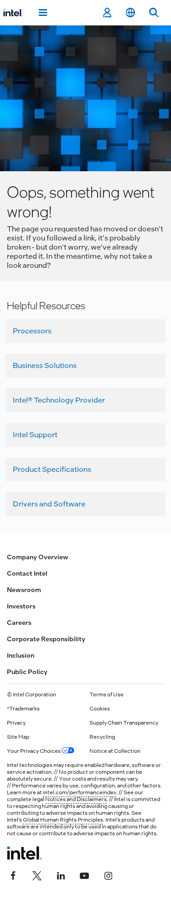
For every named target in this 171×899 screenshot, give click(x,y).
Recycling (102, 737)
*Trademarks (23, 708)
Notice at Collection (114, 751)
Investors (21, 606)
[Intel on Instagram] (108, 875)
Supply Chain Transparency (123, 722)
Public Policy (27, 672)
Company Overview (37, 557)
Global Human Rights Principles (63, 819)
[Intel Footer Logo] (24, 853)
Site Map (18, 737)
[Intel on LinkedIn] (60, 875)
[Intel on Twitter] (37, 875)
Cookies (99, 708)
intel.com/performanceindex (79, 792)
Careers (19, 622)
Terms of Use (106, 694)
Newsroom (24, 590)
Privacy (16, 722)
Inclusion (20, 655)
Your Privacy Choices (34, 751)
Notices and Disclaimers (76, 799)
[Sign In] (107, 13)
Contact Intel (27, 573)
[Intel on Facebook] (13, 875)
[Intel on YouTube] (84, 875)
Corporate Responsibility (46, 639)
